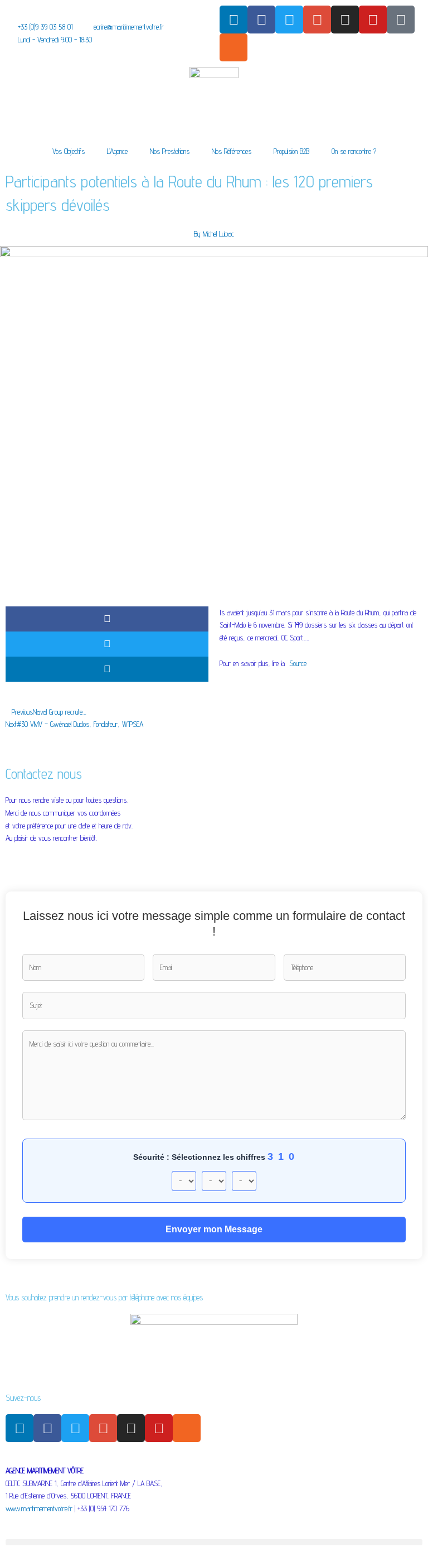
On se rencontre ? (354, 151)
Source (298, 663)
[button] (107, 619)
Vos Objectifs (68, 151)
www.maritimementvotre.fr (39, 1508)
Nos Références (231, 151)
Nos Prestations (169, 151)
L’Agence (117, 151)
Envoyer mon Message (214, 1229)
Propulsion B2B (291, 151)
